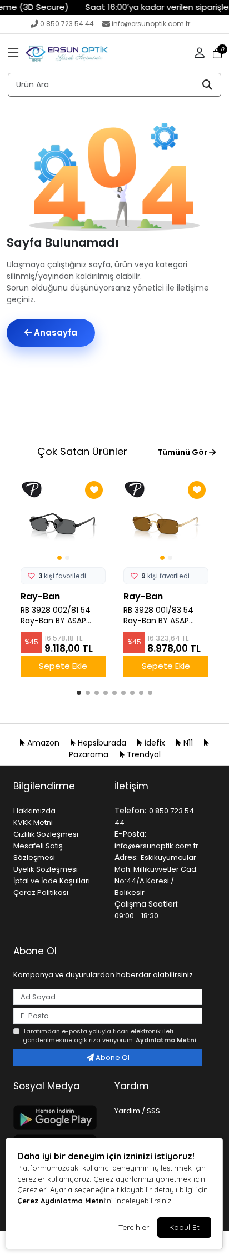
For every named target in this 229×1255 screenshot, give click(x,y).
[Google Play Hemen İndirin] (57, 1117)
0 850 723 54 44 (67, 23)
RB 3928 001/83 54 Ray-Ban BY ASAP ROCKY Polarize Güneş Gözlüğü (158, 615)
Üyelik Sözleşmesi (45, 869)
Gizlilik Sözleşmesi (45, 834)
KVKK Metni (33, 822)
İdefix (154, 742)
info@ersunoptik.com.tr (151, 23)
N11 (188, 742)
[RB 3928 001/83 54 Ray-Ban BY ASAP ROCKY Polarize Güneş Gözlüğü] (165, 520)
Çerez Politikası (40, 892)
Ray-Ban (40, 596)
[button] (13, 53)
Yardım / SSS (137, 1111)
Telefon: (130, 810)
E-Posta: (130, 833)
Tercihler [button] (133, 1227)
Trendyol (143, 754)
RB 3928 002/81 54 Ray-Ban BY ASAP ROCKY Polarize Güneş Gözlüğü (56, 615)
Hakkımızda (34, 811)
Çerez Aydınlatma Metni (61, 1200)
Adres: (126, 857)
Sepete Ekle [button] (63, 666)
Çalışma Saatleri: (146, 903)
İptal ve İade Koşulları (51, 881)
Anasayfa (54, 332)
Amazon (43, 742)
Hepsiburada (102, 742)
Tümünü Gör (183, 452)
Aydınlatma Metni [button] (166, 1040)
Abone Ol (112, 1057)
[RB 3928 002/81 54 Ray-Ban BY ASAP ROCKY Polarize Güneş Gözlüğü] (63, 520)
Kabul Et (184, 1227)
